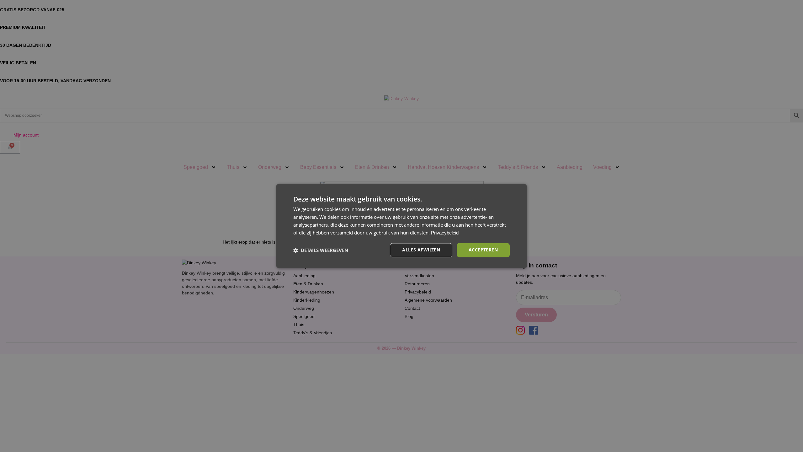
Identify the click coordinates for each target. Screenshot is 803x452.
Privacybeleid (445, 232)
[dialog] (401, 226)
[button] (320, 250)
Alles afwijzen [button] (421, 250)
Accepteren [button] (483, 250)
